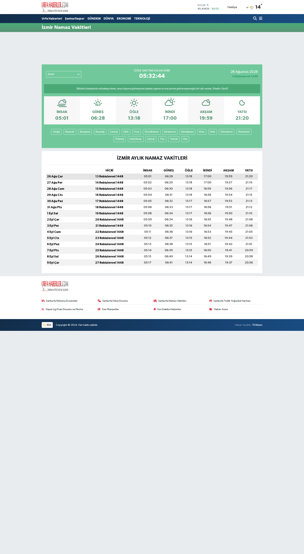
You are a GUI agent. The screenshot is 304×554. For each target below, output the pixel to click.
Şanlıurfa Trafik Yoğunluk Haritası (232, 301)
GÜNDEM (94, 18)
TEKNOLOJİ (142, 18)
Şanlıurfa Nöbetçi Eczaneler (62, 301)
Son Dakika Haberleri (169, 309)
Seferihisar (135, 139)
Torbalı (174, 139)
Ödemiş (119, 139)
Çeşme (114, 131)
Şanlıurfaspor (74, 18)
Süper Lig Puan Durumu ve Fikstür (64, 309)
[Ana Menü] (260, 19)
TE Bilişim (257, 325)
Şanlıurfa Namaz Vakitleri (172, 301)
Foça (136, 131)
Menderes (227, 131)
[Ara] (255, 19)
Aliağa (56, 131)
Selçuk (151, 139)
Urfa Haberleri (52, 18)
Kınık (212, 131)
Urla (185, 139)
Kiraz (202, 131)
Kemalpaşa (187, 131)
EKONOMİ (124, 18)
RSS (48, 325)
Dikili (125, 131)
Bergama (85, 131)
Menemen (244, 131)
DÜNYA (109, 18)
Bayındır (69, 131)
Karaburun (170, 131)
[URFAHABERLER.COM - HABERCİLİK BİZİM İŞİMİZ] (55, 7)
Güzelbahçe (152, 131)
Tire (162, 139)
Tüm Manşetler (110, 309)
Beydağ (100, 131)
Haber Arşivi (221, 309)
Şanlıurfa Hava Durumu (115, 301)
